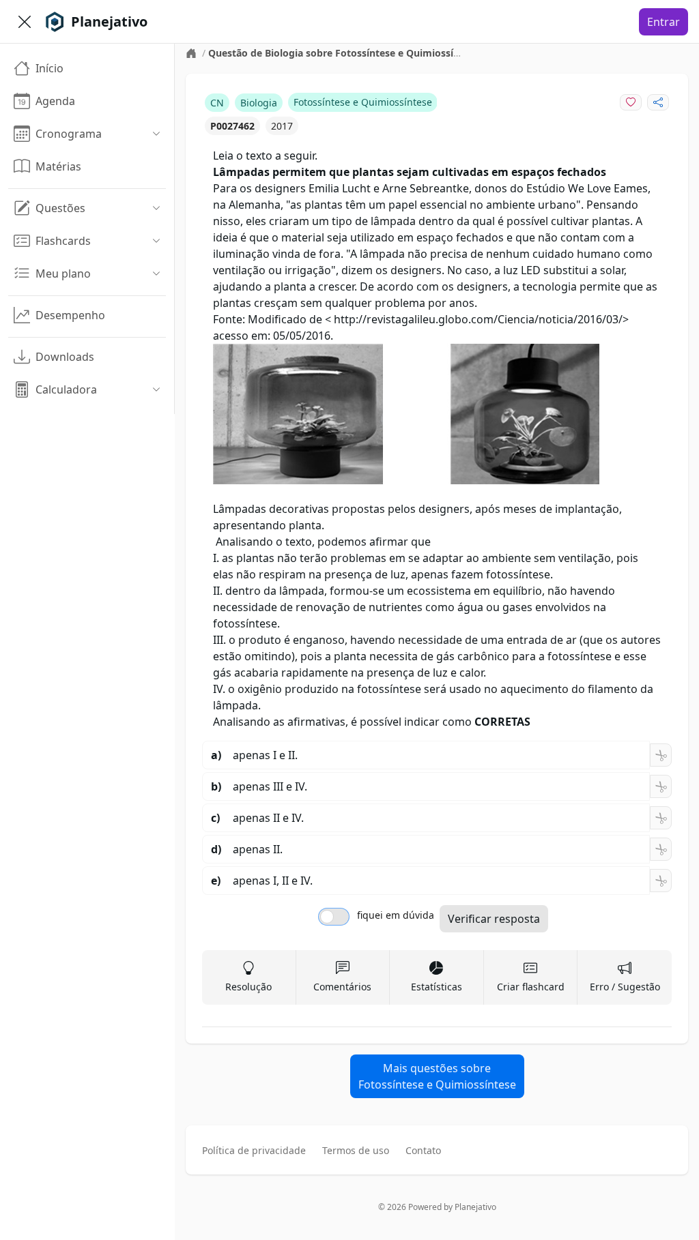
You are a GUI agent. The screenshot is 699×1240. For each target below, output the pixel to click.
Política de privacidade (254, 1150)
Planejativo (475, 1207)
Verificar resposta (494, 918)
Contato (423, 1150)
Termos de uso (355, 1150)
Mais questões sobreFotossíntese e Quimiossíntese (437, 1076)
